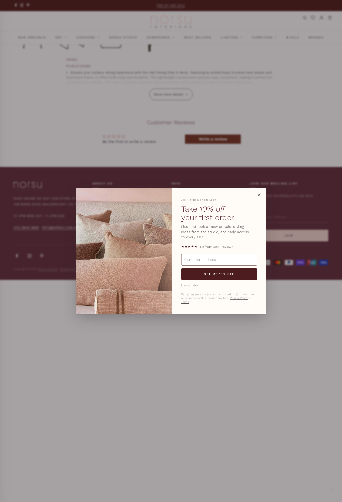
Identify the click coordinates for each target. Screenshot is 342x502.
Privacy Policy (239, 298)
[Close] (259, 195)
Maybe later (189, 285)
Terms (185, 302)
